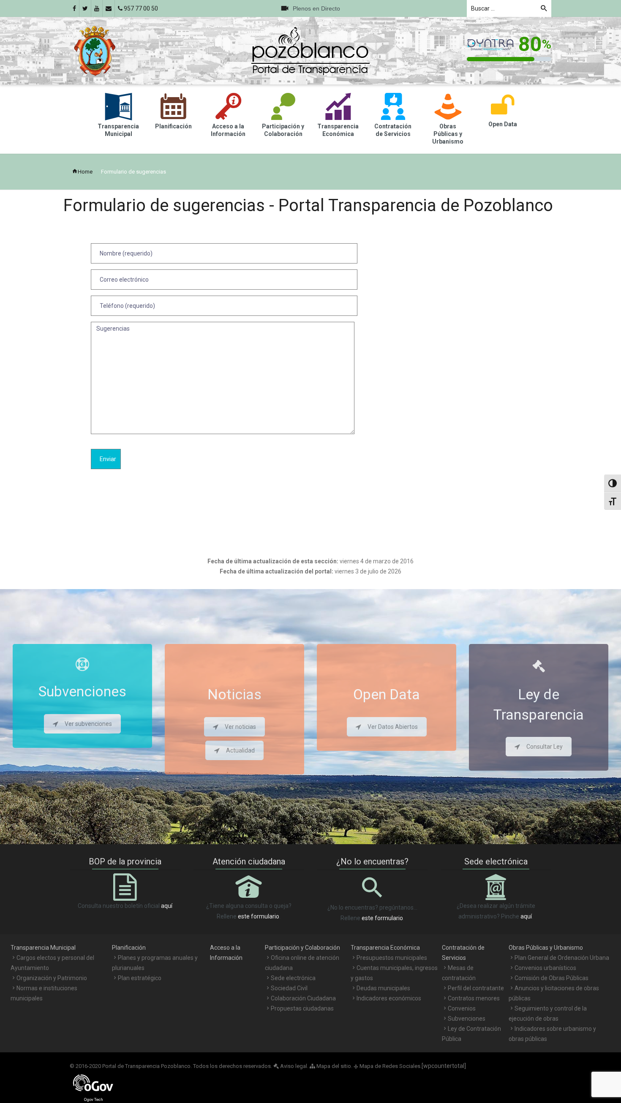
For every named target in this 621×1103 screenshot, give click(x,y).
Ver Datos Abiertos (393, 726)
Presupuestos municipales (392, 957)
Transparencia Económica (385, 947)
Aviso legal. (293, 1066)
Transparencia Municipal (43, 947)
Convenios (462, 1008)
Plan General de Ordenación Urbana (562, 957)
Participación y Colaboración (302, 947)
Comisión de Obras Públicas (551, 978)
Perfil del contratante (476, 988)
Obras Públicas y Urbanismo (546, 947)
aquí (166, 905)
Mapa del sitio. (333, 1066)
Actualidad (240, 750)
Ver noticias (240, 726)
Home (85, 171)
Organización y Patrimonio (51, 978)
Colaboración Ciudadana (303, 998)
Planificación (129, 947)
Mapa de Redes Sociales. (388, 1066)
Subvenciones (466, 1018)
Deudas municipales (383, 988)
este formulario (258, 916)
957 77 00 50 (140, 8)
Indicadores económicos (389, 998)
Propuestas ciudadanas (302, 1008)
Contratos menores (474, 998)
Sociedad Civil (289, 988)
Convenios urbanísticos (545, 967)
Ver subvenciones (88, 723)
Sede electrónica (293, 978)
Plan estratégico (139, 978)
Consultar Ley (544, 746)
